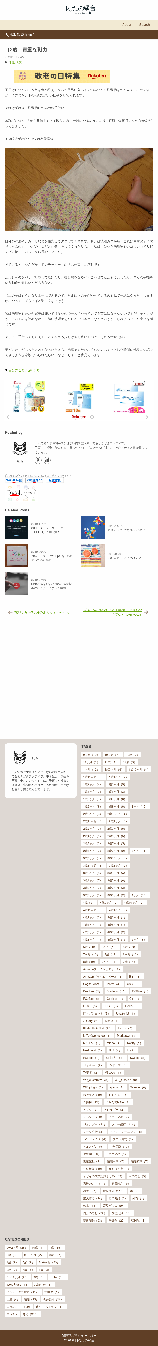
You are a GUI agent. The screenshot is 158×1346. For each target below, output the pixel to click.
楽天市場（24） (93, 1198)
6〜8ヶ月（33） (49, 1262)
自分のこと (16, 370)
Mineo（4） (114, 1043)
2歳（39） (13, 1255)
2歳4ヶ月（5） (92, 836)
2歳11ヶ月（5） (93, 821)
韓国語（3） (139, 1220)
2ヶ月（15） (140, 806)
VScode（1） (113, 1072)
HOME (14, 34)
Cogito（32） (92, 984)
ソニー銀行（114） (124, 1124)
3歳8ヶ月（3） (92, 895)
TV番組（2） (91, 1072)
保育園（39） (92, 1154)
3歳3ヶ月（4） (117, 873)
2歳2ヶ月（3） (92, 828)
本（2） (135, 1191)
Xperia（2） (117, 1087)
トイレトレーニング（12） (127, 1132)
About (126, 24)
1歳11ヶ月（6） (93, 777)
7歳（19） (111, 954)
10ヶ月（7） (113, 754)
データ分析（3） (94, 1132)
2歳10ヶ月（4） (117, 814)
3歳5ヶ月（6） (117, 880)
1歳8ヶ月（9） (92, 806)
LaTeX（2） (126, 1028)
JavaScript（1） (125, 1013)
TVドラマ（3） (118, 1065)
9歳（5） (39, 1277)
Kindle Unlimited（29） (98, 1028)
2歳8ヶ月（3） (92, 851)
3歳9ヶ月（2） (117, 895)
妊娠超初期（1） (119, 1169)
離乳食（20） (117, 1220)
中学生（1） (52, 1292)
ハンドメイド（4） (95, 1139)
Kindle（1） (112, 1021)
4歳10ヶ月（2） (134, 902)
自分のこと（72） (95, 1213)
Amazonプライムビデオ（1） (102, 969)
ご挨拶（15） (92, 1102)
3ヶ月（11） (140, 851)
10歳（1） (38, 1247)
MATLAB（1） (92, 1043)
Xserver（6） (139, 1087)
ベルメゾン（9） (94, 1146)
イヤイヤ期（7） (119, 1117)
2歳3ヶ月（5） (117, 828)
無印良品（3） (118, 1198)
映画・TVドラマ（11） (51, 1307)
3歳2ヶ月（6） (92, 873)
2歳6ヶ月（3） (92, 843)
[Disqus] (79, 680)
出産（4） (13, 1299)
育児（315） (31, 1314)
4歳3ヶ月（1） (117, 917)
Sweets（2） (138, 1058)
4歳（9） (89, 902)
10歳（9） (132, 754)
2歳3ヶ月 (33, 370)
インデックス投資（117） (23, 1292)
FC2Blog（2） (92, 998)
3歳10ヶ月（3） (117, 858)
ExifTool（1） (141, 991)
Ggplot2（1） (115, 998)
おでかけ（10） (93, 1095)
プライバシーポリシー (84, 1335)
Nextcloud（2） (93, 1050)
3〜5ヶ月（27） (34, 1255)
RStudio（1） (92, 1058)
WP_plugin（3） (94, 1087)
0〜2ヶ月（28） (17, 1247)
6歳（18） (130, 947)
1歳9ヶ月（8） (117, 806)
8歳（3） (45, 1270)
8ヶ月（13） (131, 954)
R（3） (131, 1050)
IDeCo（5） (132, 1006)
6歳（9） (13, 1270)
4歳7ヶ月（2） (117, 932)
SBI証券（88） (115, 1058)
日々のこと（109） (19, 1307)
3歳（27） (56, 1255)
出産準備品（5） (117, 1154)
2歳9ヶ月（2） (117, 851)
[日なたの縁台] (79, 10)
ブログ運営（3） (124, 1139)
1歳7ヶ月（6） (117, 799)
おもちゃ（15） (119, 1095)
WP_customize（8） (96, 1080)
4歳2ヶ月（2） (92, 917)
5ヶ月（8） (139, 939)
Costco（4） (114, 984)
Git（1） (135, 998)
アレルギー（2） (115, 1109)
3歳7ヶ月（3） (117, 888)
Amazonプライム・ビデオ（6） (103, 976)
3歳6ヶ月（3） (92, 888)
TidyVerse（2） (93, 1065)
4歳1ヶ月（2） (118, 910)
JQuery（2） (91, 1021)
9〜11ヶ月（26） (18, 1277)
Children (26, 34)
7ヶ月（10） (91, 954)
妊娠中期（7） (116, 1161)
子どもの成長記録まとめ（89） (103, 1176)
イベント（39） (93, 1117)
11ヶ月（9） (91, 762)
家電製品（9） (121, 1183)
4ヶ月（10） (140, 895)
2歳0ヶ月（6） (92, 814)
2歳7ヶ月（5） (117, 843)
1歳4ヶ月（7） (92, 791)
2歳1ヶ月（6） (118, 821)
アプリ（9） (91, 1109)
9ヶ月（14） (110, 961)
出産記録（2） (92, 1161)
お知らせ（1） (43, 1284)
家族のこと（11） (95, 1183)
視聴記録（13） (122, 1213)
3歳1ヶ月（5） (118, 865)
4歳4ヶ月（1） (92, 925)
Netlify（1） (135, 1043)
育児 (11, 62)
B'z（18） (135, 976)
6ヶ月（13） (110, 947)
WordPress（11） (18, 1284)
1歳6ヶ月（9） (92, 799)
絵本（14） (90, 1205)
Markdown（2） (127, 1035)
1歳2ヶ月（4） (92, 784)
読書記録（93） (93, 1220)
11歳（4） (111, 762)
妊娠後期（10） (93, 1169)
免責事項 (66, 1335)
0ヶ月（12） (91, 754)
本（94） (13, 1314)
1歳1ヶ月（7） (118, 777)
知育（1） (139, 1198)
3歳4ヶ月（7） (92, 880)
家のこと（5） (138, 1176)
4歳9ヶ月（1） (117, 939)
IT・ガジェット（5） (96, 1013)
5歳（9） (29, 1262)
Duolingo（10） (117, 991)
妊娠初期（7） (140, 1161)
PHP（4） (115, 1050)
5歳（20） (90, 947)
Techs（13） (57, 1277)
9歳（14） (130, 961)
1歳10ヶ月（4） (139, 769)
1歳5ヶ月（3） (117, 791)
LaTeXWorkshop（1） (97, 1035)
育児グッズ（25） (114, 1205)
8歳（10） (90, 961)
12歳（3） (130, 762)
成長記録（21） (53, 1299)
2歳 (19, 62)
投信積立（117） (114, 1191)
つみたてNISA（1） (118, 1102)
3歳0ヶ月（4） (92, 858)
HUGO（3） (111, 1006)
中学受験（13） (120, 1146)
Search (144, 24)
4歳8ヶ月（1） (92, 939)
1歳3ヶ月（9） (117, 784)
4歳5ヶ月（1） (117, 925)
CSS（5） (133, 984)
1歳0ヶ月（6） (114, 769)
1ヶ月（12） (91, 769)
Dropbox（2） (92, 991)
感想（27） (90, 1191)
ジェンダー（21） (95, 1124)
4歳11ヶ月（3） (93, 910)
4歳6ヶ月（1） (92, 932)
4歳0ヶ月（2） (109, 902)
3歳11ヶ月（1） (93, 865)
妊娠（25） (31, 1299)
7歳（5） (29, 1270)
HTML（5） (91, 1006)
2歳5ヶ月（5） (117, 836)
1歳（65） (56, 1247)
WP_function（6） (127, 1080)
